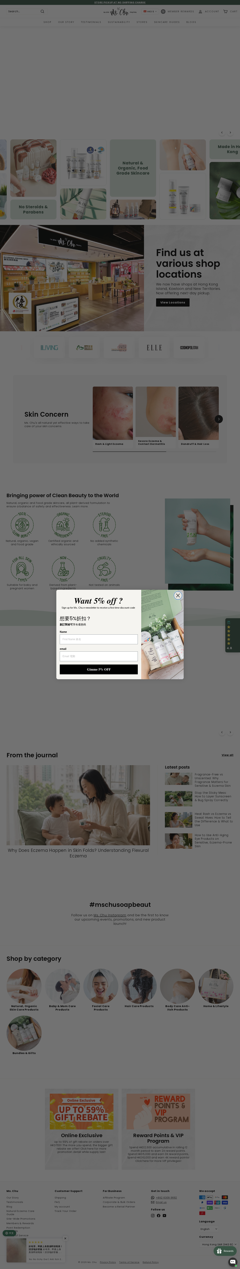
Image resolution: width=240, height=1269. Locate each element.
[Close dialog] (178, 595)
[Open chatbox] (232, 1262)
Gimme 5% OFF (99, 669)
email (63, 649)
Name (63, 631)
